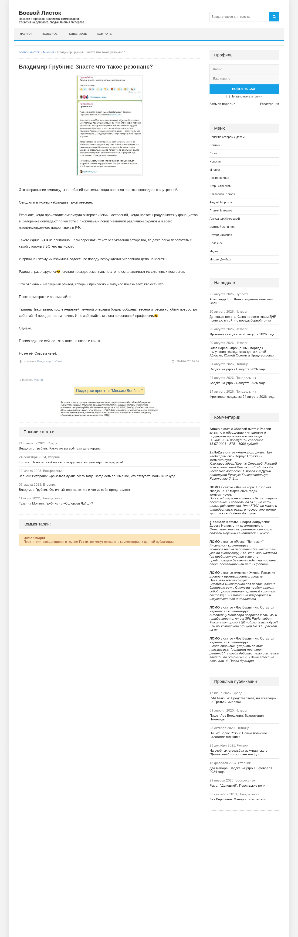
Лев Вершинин (219, 178)
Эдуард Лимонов (221, 235)
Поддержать (77, 33)
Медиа (214, 251)
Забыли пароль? (222, 104)
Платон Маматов (221, 210)
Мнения (48, 52)
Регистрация (269, 104)
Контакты (104, 33)
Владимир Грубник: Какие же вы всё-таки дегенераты (60, 448)
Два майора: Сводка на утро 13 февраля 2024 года (241, 770)
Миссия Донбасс (220, 259)
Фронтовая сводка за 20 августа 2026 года (242, 334)
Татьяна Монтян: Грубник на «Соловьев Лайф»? (56, 503)
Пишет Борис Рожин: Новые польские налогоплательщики (238, 735)
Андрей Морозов (221, 202)
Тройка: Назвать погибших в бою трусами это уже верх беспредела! (71, 462)
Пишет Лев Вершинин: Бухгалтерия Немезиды (237, 717)
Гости (213, 153)
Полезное (50, 33)
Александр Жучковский (225, 218)
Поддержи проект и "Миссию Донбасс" (109, 391)
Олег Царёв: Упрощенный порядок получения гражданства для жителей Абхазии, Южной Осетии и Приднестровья (242, 351)
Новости (215, 161)
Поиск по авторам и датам (227, 137)
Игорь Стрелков (220, 186)
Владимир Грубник (49, 361)
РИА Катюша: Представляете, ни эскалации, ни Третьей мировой (244, 700)
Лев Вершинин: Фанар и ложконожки (238, 799)
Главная (25, 33)
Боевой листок (29, 52)
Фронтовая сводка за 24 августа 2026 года (242, 396)
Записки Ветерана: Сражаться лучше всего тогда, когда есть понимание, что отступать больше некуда (97, 476)
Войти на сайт (244, 89)
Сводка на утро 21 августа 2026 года (238, 369)
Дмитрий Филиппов (222, 226)
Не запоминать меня (246, 96)
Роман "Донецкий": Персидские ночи (237, 785)
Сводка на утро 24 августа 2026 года (238, 383)
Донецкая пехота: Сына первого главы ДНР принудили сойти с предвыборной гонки (243, 318)
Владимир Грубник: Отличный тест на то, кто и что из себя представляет (74, 489)
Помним (215, 145)
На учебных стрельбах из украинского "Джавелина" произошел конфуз (239, 752)
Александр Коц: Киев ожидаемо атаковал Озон (241, 301)
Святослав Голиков (222, 194)
